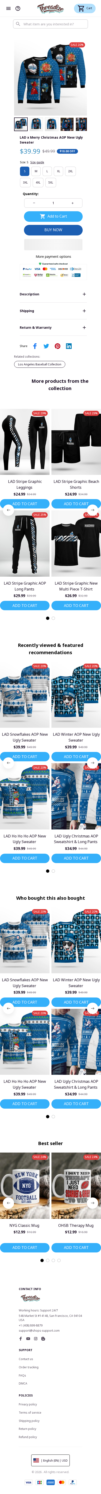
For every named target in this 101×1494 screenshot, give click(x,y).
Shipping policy (29, 1421)
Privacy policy (28, 1404)
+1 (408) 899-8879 (31, 1325)
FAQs (22, 1375)
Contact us (26, 1359)
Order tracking (29, 1367)
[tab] (47, 618)
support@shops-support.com (39, 1331)
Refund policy (28, 1437)
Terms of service (30, 1413)
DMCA (23, 1383)
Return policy (27, 1429)
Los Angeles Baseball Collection (39, 364)
